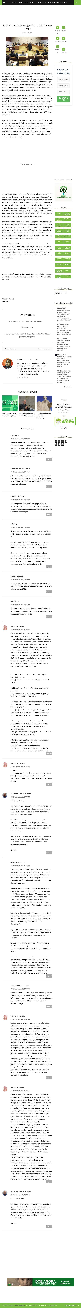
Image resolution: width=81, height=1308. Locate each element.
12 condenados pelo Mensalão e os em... (27, 415)
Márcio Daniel (18, 626)
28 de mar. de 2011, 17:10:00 (20, 1195)
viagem (67, 276)
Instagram (63, 32)
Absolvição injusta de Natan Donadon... (44, 416)
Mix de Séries (62, 355)
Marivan (15, 601)
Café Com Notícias (20, 1305)
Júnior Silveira (18, 862)
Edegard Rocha (18, 496)
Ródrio (14, 524)
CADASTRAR (63, 99)
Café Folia (67, 219)
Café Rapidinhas (59, 231)
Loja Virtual (40, 2)
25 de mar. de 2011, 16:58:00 (20, 797)
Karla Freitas (18, 576)
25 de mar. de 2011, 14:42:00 (20, 630)
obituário (67, 259)
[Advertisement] (40, 14)
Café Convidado (67, 213)
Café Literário (59, 225)
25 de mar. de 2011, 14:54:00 (20, 766)
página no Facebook (30, 277)
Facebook (15, 322)
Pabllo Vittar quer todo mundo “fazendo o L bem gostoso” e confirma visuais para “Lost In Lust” (64, 315)
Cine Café (67, 236)
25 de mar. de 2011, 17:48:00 (20, 866)
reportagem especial (59, 270)
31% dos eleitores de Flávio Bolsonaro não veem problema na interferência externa (63, 345)
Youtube (63, 52)
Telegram (57, 51)
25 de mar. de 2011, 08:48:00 (20, 527)
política (67, 264)
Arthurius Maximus (20, 469)
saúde (67, 270)
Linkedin (28, 322)
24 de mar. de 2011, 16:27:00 (20, 439)
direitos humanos (67, 248)
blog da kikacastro (64, 371)
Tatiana (15, 436)
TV (59, 241)
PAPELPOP (61, 308)
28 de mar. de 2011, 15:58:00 (20, 1019)
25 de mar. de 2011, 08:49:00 (20, 605)
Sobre (20, 2)
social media (59, 276)
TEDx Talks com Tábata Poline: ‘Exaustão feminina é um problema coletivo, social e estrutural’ (64, 377)
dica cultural (59, 248)
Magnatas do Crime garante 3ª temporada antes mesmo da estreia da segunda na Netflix (64, 361)
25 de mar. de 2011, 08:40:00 (20, 500)
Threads (57, 41)
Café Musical (67, 225)
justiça (29, 337)
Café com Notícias (22, 334)
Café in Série (67, 231)
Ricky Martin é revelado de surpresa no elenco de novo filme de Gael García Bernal (64, 330)
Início (14, 2)
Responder (49, 459)
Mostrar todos (68, 387)
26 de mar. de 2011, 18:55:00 (20, 989)
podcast (59, 264)
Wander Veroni (8, 299)
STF (33, 337)
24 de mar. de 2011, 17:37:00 (20, 472)
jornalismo (59, 259)
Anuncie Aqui (30, 2)
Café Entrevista (59, 219)
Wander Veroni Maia (27, 360)
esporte (67, 253)
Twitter (43, 274)
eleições (58, 253)
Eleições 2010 (35, 334)
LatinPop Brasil (63, 324)
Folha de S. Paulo (22, 222)
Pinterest (28, 327)
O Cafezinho (62, 339)
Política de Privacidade (54, 2)
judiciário (22, 337)
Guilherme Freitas (20, 986)
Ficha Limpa (45, 334)
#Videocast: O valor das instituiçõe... (10, 415)
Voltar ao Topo (71, 1305)
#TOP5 (59, 213)
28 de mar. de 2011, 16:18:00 (20, 1091)
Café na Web (59, 236)
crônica (67, 241)
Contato (66, 2)
